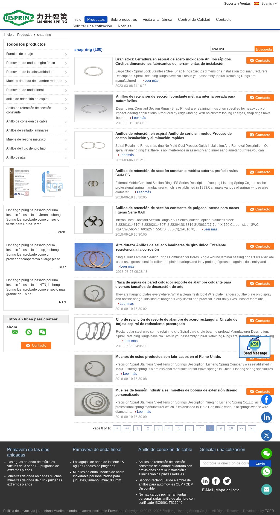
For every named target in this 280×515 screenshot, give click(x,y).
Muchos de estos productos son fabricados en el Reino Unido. (168, 357)
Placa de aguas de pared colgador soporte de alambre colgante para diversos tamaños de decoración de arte (173, 284)
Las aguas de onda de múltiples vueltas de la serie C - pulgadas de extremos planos (33, 466)
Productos (96, 19)
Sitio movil (211, 497)
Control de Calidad (194, 19)
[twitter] (266, 435)
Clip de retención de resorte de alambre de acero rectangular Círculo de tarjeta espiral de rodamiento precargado (176, 321)
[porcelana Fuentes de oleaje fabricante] (36, 18)
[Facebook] (266, 399)
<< (127, 428)
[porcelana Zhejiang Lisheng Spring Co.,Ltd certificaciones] (20, 183)
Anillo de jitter (16, 157)
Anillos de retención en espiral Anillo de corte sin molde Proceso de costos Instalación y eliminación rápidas (173, 135)
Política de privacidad (19, 511)
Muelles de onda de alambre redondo (34, 81)
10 (231, 428)
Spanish (267, 3)
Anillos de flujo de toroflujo (26, 148)
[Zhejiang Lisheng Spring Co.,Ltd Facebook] (216, 482)
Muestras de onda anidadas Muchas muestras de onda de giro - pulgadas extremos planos (34, 480)
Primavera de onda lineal (25, 90)
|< (116, 428)
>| (251, 428)
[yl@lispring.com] (266, 489)
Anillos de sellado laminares (27, 130)
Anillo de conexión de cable (27, 121)
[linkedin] (266, 417)
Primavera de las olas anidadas (29, 72)
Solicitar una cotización (92, 26)
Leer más (151, 81)
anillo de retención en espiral (27, 99)
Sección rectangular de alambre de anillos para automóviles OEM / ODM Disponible (166, 484)
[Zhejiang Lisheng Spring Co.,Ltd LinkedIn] (205, 482)
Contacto (224, 19)
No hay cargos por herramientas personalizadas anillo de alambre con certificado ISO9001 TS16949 (167, 499)
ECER (269, 511)
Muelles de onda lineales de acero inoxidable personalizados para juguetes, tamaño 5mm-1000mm (98, 476)
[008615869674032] (266, 471)
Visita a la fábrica (157, 19)
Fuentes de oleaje (19, 54)
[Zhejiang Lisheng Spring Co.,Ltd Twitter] (227, 482)
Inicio (76, 19)
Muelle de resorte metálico (26, 139)
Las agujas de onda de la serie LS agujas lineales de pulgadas (98, 464)
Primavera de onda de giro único (30, 63)
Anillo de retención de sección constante (28, 110)
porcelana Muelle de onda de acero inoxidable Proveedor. (81, 511)
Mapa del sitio (227, 490)
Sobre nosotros (123, 19)
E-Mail (207, 490)
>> (241, 428)
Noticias (125, 26)
